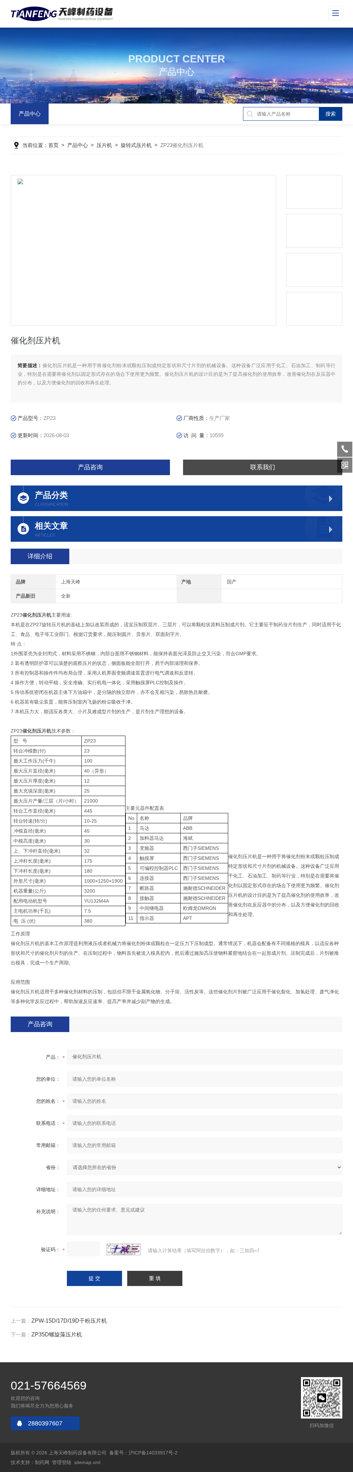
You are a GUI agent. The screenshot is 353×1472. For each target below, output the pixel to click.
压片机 (104, 145)
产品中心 (30, 114)
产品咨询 (90, 467)
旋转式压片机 (136, 145)
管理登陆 (61, 1462)
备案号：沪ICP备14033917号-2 (143, 1452)
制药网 (42, 1462)
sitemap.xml (87, 1462)
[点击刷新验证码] (124, 1249)
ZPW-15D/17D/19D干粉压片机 (69, 1321)
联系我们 (262, 467)
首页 (53, 145)
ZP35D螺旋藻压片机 (56, 1334)
